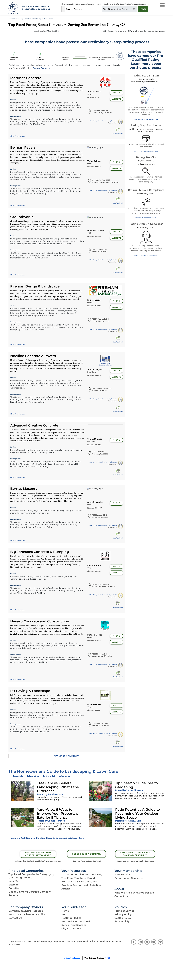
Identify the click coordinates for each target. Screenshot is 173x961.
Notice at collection (71, 958)
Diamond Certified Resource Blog (81, 874)
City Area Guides (71, 928)
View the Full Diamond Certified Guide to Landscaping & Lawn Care (47, 838)
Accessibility (122, 921)
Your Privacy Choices (94, 958)
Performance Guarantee (128, 878)
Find (143, 9)
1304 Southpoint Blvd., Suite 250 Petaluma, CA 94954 (93, 941)
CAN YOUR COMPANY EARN (135, 854)
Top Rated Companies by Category (29, 874)
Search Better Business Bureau (146, 218)
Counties (13, 888)
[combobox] (83, 9)
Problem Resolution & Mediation (81, 885)
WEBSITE (116, 99)
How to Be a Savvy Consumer (79, 881)
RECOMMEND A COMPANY (86, 854)
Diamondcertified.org (15, 19)
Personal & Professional (75, 921)
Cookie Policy (122, 918)
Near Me (13, 881)
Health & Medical (71, 918)
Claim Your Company (17, 136)
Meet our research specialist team (146, 255)
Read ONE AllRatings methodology (146, 119)
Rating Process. (41, 68)
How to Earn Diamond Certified (27, 914)
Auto (64, 914)
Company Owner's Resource (25, 910)
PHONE (116, 92)
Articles (65, 888)
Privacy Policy (123, 914)
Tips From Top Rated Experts (78, 878)
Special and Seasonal (74, 925)
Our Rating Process (20, 877)
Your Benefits (122, 874)
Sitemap (13, 884)
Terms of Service (124, 910)
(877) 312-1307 (15, 944)
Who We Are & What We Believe (134, 892)
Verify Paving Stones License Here (146, 151)
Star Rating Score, (103, 121)
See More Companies (66, 756)
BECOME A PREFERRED (37, 854)
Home (65, 910)
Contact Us (121, 896)
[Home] (13, 8)
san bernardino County (33, 19)
